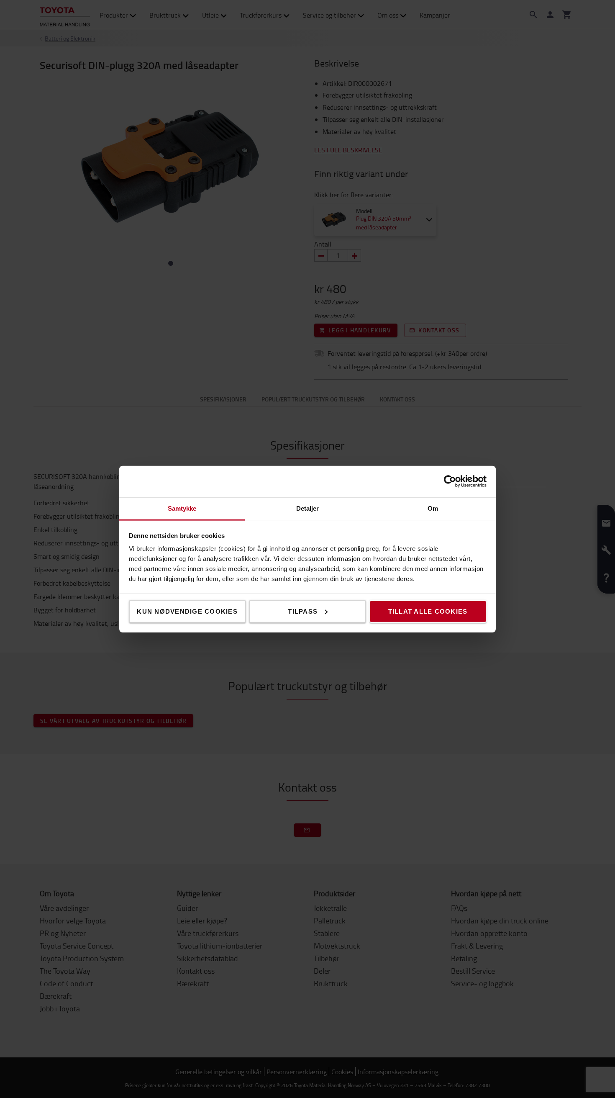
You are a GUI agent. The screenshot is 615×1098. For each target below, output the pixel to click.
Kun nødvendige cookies (187, 611)
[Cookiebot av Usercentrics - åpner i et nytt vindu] (450, 481)
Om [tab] (433, 508)
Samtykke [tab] (182, 508)
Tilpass (303, 611)
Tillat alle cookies (428, 611)
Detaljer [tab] (307, 508)
